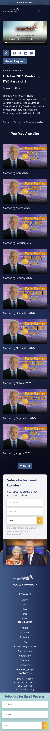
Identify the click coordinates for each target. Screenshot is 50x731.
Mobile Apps (25, 637)
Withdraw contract (25, 669)
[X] (20, 53)
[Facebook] (14, 53)
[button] (47, 2)
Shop (25, 613)
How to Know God (23, 584)
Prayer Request (14, 61)
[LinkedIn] (25, 53)
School (25, 618)
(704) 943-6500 (25, 686)
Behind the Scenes (13, 70)
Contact (25, 660)
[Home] (11, 10)
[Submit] (40, 520)
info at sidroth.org (25, 689)
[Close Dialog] (47, 696)
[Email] (31, 53)
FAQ (25, 641)
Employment (25, 664)
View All (25, 465)
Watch (25, 599)
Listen (25, 604)
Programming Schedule (25, 646)
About (25, 627)
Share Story (25, 655)
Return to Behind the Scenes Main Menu (24, 122)
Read (25, 609)
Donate (25, 632)
